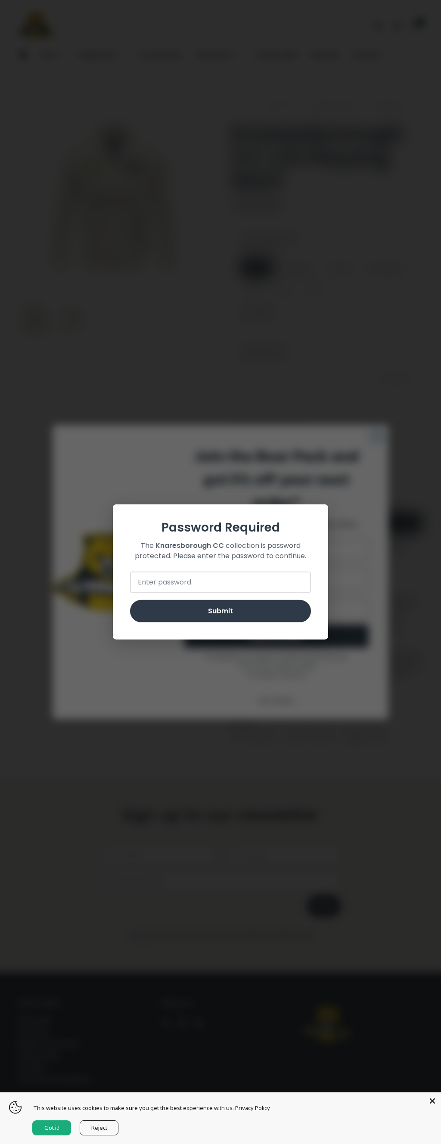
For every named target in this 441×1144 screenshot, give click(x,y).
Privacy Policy (252, 1108)
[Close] (432, 1101)
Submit (220, 611)
